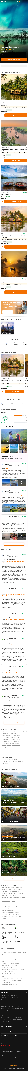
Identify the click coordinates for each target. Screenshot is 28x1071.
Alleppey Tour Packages (6, 1021)
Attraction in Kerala (6, 759)
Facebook (19, 1051)
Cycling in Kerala (5, 739)
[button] (2, 365)
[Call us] (3, 115)
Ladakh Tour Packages (5, 995)
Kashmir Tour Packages (6, 997)
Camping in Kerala (6, 747)
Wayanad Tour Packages (6, 1015)
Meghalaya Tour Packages (6, 1004)
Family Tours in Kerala (16, 750)
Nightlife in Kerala (13, 733)
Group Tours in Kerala (6, 749)
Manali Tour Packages (5, 1010)
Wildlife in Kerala (13, 731)
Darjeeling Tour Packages (16, 1001)
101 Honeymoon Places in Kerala (8, 961)
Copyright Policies (18, 1041)
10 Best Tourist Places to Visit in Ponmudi (10, 965)
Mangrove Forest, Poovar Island (16, 887)
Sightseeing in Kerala (6, 745)
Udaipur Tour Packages (19, 1012)
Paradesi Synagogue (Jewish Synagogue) (11, 912)
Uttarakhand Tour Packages (17, 1008)
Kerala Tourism (5, 763)
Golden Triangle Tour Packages (7, 1012)
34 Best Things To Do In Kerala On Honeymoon (11, 978)
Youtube (18, 1058)
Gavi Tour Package (6, 194)
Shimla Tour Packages (5, 1017)
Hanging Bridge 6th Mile (17, 916)
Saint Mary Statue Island (7, 904)
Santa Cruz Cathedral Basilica (8, 910)
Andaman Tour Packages (16, 999)
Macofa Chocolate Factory (7, 893)
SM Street (13, 901)
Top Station (4, 908)
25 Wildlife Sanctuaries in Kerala (18, 956)
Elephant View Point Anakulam (19, 897)
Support (2, 1053)
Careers (2, 1039)
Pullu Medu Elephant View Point (8, 903)
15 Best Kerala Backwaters (7, 950)
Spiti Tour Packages (15, 995)
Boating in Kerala (5, 731)
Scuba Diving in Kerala (15, 737)
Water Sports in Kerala (6, 743)
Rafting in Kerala (15, 735)
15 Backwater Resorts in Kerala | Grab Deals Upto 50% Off (13, 969)
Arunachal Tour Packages (6, 1006)
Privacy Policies (18, 1039)
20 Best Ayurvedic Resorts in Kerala (9, 973)
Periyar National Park (16, 914)
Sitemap (2, 1057)
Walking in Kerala (16, 743)
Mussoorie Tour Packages (16, 1017)
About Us (3, 1038)
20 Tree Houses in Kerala (7, 980)
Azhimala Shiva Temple (7, 897)
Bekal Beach (18, 903)
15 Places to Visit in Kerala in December (10, 957)
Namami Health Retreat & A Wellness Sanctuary (12, 889)
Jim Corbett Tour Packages (6, 1019)
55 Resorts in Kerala (6, 956)
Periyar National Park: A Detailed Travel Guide (11, 986)
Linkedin (18, 1057)
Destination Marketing (5, 1060)
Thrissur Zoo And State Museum (8, 906)
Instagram (19, 1053)
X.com (18, 1055)
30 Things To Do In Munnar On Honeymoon (10, 963)
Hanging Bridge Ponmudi (15, 891)
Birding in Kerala (5, 733)
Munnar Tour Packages (16, 1015)
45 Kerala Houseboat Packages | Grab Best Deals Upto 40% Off (14, 953)
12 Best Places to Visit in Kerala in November (11, 971)
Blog (2, 1055)
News (2, 1043)
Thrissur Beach (19, 906)
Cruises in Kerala (14, 747)
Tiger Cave (4, 918)
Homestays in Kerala (13, 741)
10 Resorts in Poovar (17, 980)
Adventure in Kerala (16, 745)
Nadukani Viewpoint (18, 893)
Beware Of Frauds (6, 1045)
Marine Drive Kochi (21, 908)
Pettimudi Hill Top (5, 887)
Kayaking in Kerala (6, 737)
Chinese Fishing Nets (6, 916)
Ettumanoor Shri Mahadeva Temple (9, 899)
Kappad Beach (5, 891)
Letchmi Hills (4, 895)
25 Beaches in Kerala (6, 982)
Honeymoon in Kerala (6, 750)
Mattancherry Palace (6, 914)
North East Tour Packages (18, 1004)
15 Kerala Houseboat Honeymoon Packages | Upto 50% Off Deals (14, 976)
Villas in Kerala (5, 741)
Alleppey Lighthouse (12, 908)
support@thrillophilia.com (8, 1051)
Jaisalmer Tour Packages (16, 1010)
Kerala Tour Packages (15, 759)
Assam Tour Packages (16, 1006)
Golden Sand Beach (6, 901)
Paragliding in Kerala (6, 735)
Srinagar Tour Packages (17, 1019)
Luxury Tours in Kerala (16, 749)
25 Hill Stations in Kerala (7, 967)
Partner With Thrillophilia (6, 1058)
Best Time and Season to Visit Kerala (9, 984)
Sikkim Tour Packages (5, 1001)
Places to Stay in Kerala (17, 761)
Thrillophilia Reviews (5, 1041)
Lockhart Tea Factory (12, 895)
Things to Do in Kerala (6, 761)
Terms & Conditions (19, 1038)
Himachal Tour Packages (6, 1008)
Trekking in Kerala (22, 731)
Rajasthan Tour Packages (16, 997)
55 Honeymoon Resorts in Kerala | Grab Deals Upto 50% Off (14, 959)
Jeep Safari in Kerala (14, 739)
